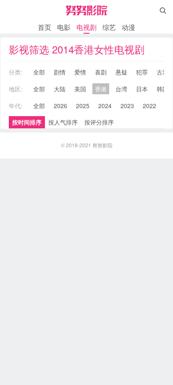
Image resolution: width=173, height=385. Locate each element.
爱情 (80, 72)
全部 (39, 72)
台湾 (121, 89)
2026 (60, 105)
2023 (127, 105)
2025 (82, 105)
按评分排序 (99, 122)
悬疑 (121, 72)
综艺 (109, 27)
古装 (162, 72)
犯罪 (142, 72)
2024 (105, 105)
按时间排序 (27, 122)
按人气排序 (63, 122)
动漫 (128, 27)
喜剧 (101, 72)
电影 (64, 27)
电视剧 (86, 27)
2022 (149, 105)
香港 (101, 89)
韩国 (162, 89)
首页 (44, 27)
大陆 (60, 89)
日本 (142, 89)
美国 (80, 89)
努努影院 (102, 145)
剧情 (60, 72)
